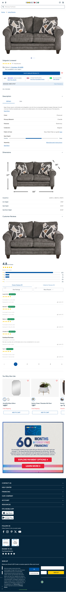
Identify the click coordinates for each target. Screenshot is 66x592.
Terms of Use (17, 584)
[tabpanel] (33, 125)
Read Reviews (17, 63)
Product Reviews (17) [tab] (17, 285)
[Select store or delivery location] (6, 2)
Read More (7, 111)
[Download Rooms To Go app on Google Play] (8, 517)
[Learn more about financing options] (33, 468)
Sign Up (56, 572)
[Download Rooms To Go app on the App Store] (8, 513)
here (61, 132)
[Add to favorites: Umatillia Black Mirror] (28, 380)
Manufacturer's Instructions (54, 142)
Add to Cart (16, 412)
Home (3, 12)
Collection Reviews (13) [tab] (49, 285)
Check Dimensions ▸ (58, 83)
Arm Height (5, 202)
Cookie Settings (34, 573)
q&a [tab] (20, 101)
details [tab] (8, 101)
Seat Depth (6, 206)
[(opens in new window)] (3, 531)
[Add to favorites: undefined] (62, 73)
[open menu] (3, 2)
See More (6, 145)
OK (34, 569)
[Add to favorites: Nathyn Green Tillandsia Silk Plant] (56, 380)
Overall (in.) (5, 198)
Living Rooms (11, 12)
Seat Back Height (7, 210)
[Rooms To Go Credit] (33, 442)
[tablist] (15, 101)
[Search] (2, 7)
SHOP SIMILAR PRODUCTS (31, 73)
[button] (33, 272)
